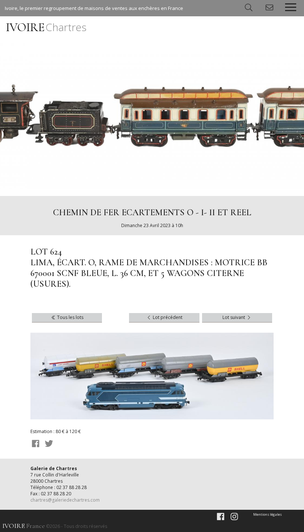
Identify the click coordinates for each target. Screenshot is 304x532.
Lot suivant (234, 317)
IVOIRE (46, 27)
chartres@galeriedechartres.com (65, 500)
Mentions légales (267, 514)
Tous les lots (69, 317)
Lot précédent (167, 317)
